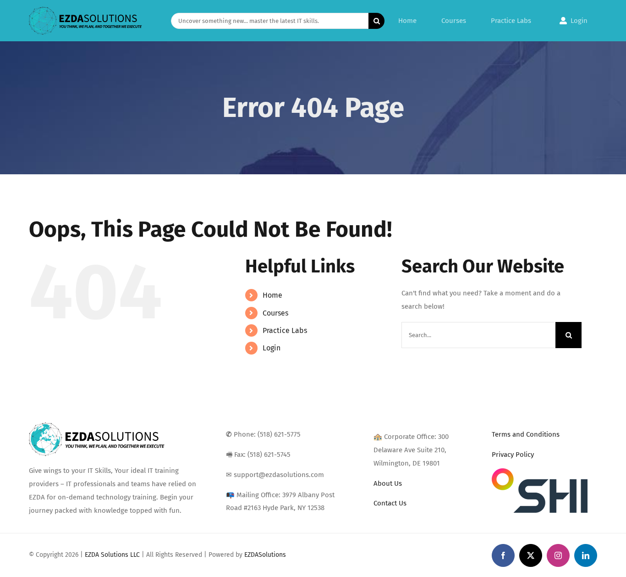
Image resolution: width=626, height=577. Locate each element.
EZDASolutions (265, 555)
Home (272, 295)
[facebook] (503, 555)
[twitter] (530, 555)
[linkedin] (585, 555)
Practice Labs (285, 330)
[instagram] (558, 555)
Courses (275, 313)
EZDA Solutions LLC (112, 555)
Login (271, 348)
